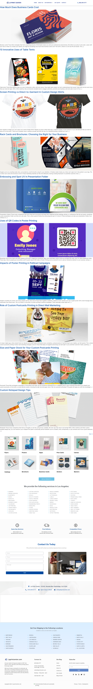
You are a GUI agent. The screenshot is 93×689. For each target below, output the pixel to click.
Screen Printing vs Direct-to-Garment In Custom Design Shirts (32, 92)
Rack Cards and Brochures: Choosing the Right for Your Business (33, 134)
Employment (85, 684)
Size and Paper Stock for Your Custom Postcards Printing (29, 347)
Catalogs (7, 472)
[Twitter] (81, 674)
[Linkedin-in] (76, 674)
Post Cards (60, 452)
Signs (41, 452)
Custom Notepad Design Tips (15, 390)
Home (35, 2)
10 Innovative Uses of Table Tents (17, 49)
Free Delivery (46, 529)
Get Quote (57, 2)
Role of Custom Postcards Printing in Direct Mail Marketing (30, 305)
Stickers (59, 472)
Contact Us (59, 670)
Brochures (25, 472)
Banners (76, 472)
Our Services (48, 2)
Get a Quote (59, 673)
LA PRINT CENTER (15, 3)
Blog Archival (59, 675)
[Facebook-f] (73, 674)
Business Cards (44, 472)
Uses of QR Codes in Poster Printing (18, 220)
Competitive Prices (76, 529)
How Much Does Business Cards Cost (19, 7)
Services (58, 665)
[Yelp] (78, 674)
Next (91, 434)
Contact (64, 2)
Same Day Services (17, 529)
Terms (79, 684)
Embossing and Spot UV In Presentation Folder (24, 176)
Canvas (76, 452)
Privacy (75, 684)
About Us (40, 2)
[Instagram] (84, 674)
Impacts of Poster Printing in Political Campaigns (25, 263)
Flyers (6, 452)
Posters (24, 452)
